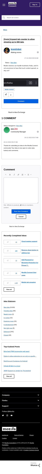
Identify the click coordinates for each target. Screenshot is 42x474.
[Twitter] (3, 418)
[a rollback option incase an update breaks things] (33, 112)
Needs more (8, 314)
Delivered (7, 331)
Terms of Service (20, 438)
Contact (26, 441)
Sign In (34, 5)
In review (7, 318)
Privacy (4, 441)
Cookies (15, 441)
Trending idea (8, 311)
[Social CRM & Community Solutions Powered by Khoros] (35, 469)
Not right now (8, 328)
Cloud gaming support (30, 241)
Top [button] (3, 469)
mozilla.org (5, 438)
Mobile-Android (10, 89)
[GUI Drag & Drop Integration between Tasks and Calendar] (29, 112)
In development (9, 325)
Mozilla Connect (12, 4)
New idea (14, 62)
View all (9, 289)
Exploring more (9, 321)
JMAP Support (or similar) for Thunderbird (18, 373)
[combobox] (21, 17)
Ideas (5, 30)
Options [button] (39, 30)
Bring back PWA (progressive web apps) (17, 351)
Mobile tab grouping (29, 282)
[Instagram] (7, 418)
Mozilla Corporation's (11, 445)
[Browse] (4, 5)
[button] (6, 94)
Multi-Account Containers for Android (16, 364)
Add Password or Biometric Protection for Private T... (29, 262)
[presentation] (6, 175)
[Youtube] (11, 418)
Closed (6, 335)
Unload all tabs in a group (12, 368)
